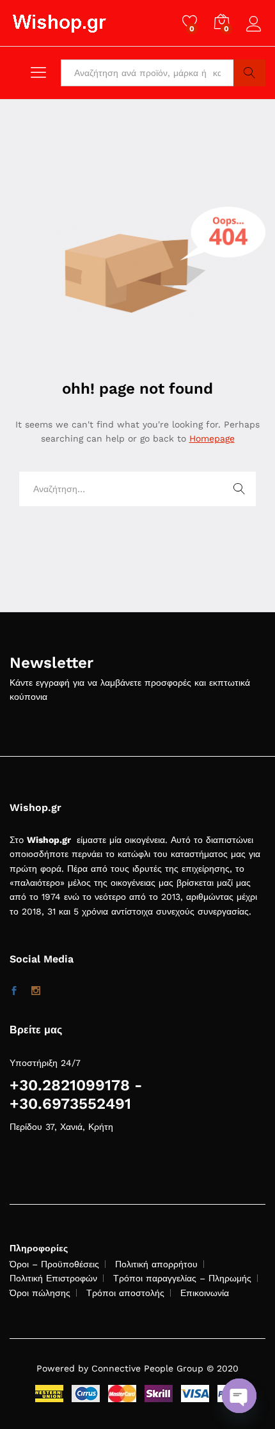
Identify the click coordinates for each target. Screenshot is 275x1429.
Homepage (212, 438)
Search (249, 72)
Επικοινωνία (204, 1293)
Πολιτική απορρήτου (156, 1264)
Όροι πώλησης (40, 1293)
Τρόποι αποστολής (125, 1293)
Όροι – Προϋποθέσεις (54, 1264)
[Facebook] (14, 991)
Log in (255, 32)
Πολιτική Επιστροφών (53, 1278)
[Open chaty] (239, 1396)
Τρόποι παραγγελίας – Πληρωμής (182, 1278)
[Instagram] (36, 991)
